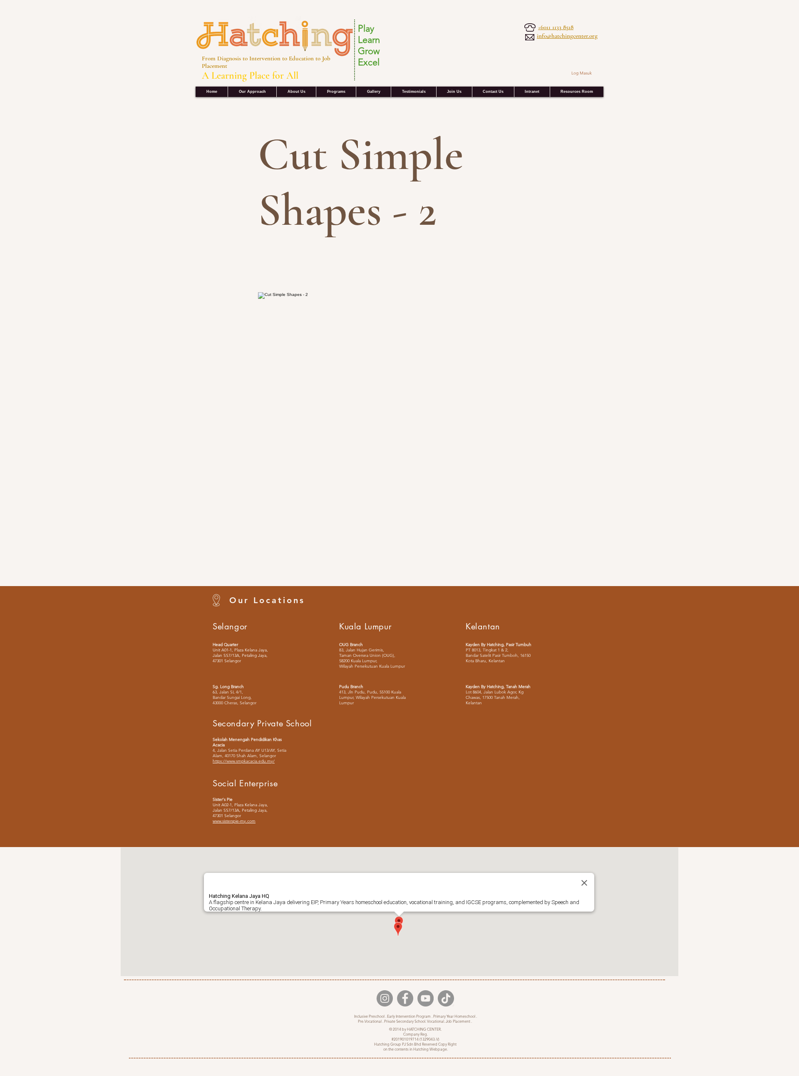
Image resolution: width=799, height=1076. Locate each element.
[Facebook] (405, 998)
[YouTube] (425, 998)
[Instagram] (385, 998)
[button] (532, 92)
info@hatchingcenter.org (567, 36)
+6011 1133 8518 (555, 27)
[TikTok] (446, 998)
